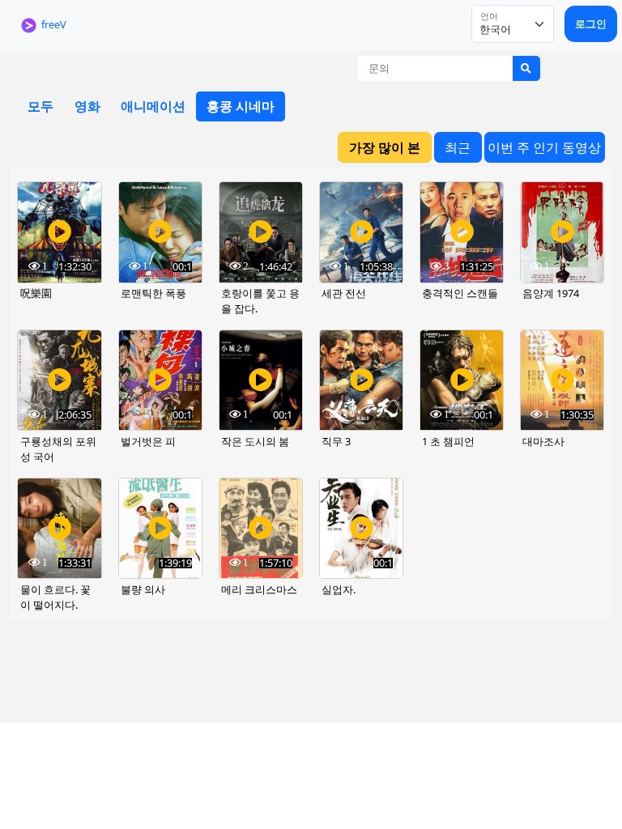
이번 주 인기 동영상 (544, 147)
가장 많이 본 (384, 147)
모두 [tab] (40, 106)
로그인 (591, 23)
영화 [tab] (87, 106)
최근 (458, 147)
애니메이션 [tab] (153, 106)
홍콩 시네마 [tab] (241, 106)
